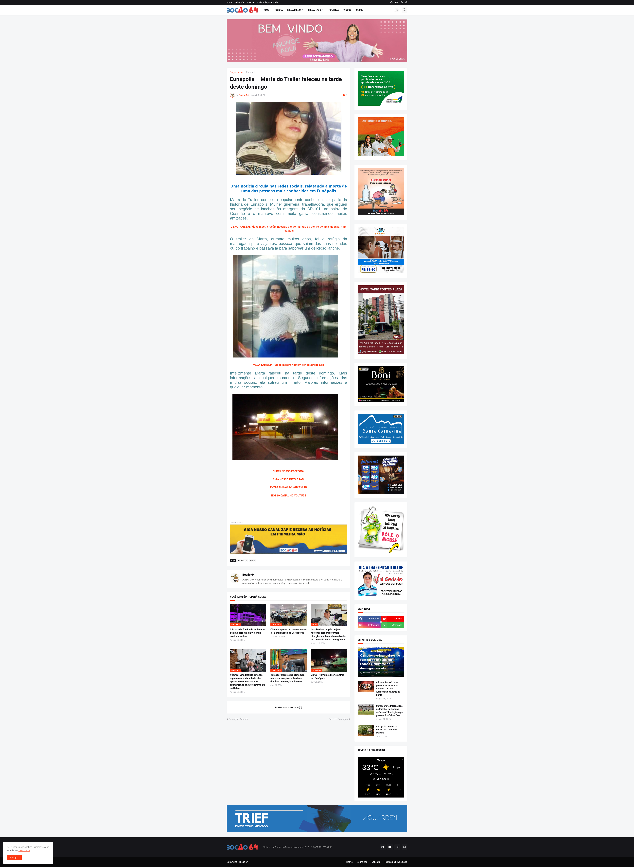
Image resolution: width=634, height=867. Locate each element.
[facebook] (391, 2)
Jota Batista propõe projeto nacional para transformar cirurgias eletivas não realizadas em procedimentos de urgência (329, 634)
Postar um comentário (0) (288, 707)
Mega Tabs (314, 10)
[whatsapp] (406, 2)
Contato (250, 2)
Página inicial (237, 72)
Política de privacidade (267, 2)
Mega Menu (294, 10)
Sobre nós (239, 2)
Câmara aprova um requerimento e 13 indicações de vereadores (288, 631)
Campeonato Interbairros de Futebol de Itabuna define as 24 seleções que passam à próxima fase (389, 711)
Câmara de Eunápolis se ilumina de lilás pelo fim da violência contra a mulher (247, 633)
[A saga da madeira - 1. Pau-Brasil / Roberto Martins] (366, 730)
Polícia (278, 10)
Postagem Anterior (238, 719)
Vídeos (347, 10)
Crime (359, 10)
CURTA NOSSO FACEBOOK (288, 471)
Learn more (24, 850)
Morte (252, 561)
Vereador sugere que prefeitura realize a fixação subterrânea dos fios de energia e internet (287, 678)
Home (229, 2)
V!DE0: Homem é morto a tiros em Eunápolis (327, 676)
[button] (396, 10)
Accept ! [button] (14, 857)
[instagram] (402, 2)
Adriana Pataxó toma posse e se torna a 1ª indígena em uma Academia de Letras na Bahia (388, 688)
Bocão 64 (248, 574)
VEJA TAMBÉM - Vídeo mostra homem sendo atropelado (288, 364)
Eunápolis (251, 72)
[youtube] (396, 2)
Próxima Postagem (338, 719)
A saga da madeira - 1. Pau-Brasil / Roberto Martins (387, 729)
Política (334, 10)
